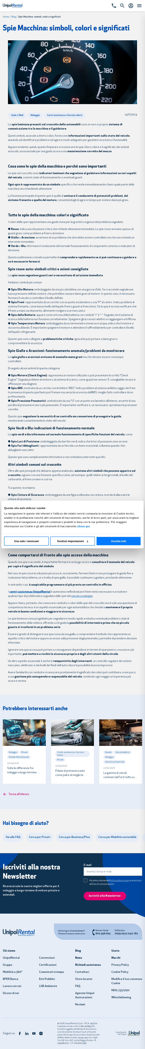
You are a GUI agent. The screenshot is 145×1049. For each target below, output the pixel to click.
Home (6, 17)
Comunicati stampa (51, 972)
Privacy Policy (120, 965)
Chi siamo (9, 950)
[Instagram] (41, 1033)
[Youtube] (34, 1033)
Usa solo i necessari (26, 541)
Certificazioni (47, 965)
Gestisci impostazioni (70, 541)
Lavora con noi (12, 986)
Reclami (80, 1004)
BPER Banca (10, 979)
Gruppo (7, 965)
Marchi (115, 958)
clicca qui (83, 526)
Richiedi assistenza (88, 965)
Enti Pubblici (47, 979)
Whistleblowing (121, 997)
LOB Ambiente (48, 986)
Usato (115, 950)
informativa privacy (119, 880)
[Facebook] (20, 1033)
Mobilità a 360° (12, 972)
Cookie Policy (119, 972)
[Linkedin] (27, 1033)
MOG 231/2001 (120, 990)
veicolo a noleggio (82, 596)
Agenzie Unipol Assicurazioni (84, 995)
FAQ (77, 986)
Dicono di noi (11, 993)
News (78, 958)
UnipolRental (11, 958)
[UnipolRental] (20, 932)
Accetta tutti (118, 541)
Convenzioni (47, 958)
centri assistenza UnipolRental (29, 592)
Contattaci (82, 972)
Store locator (83, 979)
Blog (13, 17)
